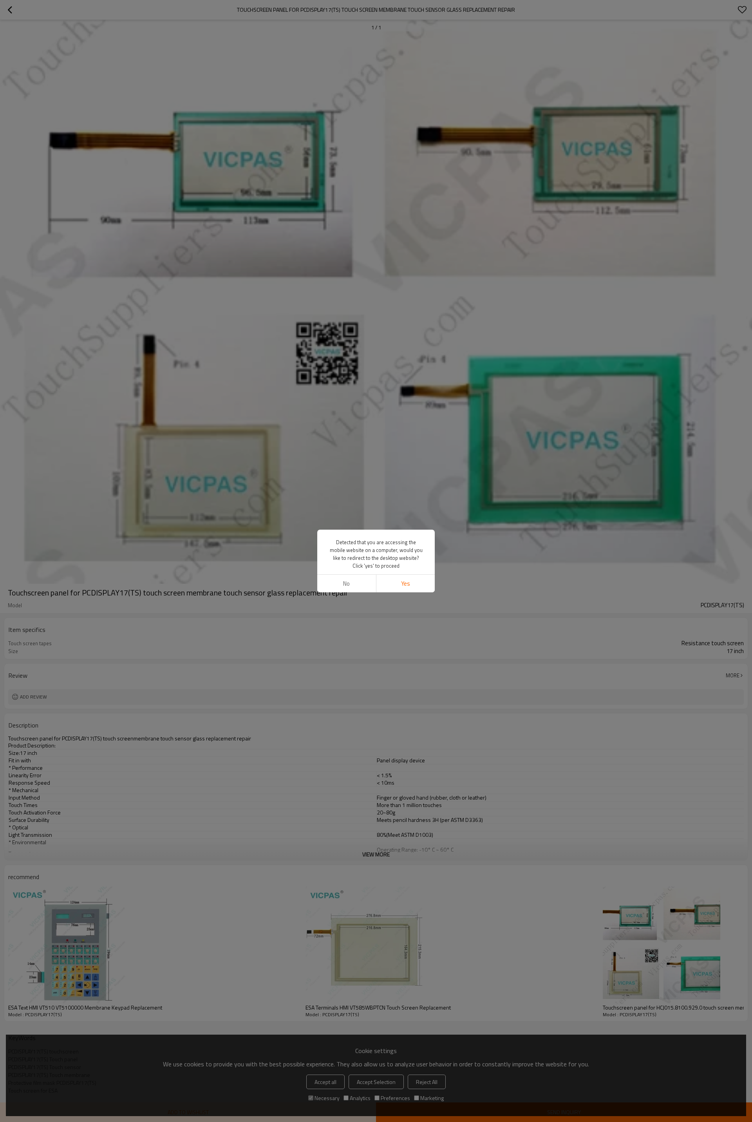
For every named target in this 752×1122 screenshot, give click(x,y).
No (346, 583)
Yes (405, 583)
